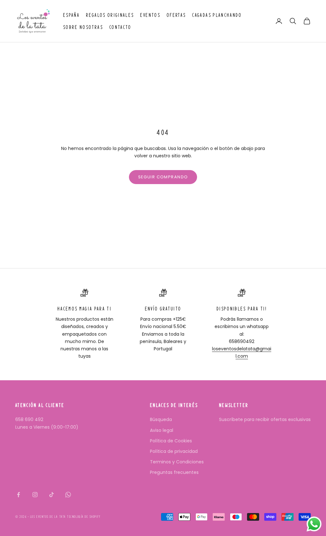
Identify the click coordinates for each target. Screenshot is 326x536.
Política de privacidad (174, 451)
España (71, 15)
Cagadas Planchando (217, 15)
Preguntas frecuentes (174, 472)
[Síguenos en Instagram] (35, 494)
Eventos (150, 15)
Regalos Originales (110, 15)
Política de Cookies (171, 441)
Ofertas (176, 15)
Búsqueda (161, 419)
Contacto (120, 27)
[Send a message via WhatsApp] (314, 524)
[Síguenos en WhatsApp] (68, 494)
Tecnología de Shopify (83, 517)
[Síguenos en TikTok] (51, 494)
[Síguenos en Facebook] (18, 494)
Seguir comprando (163, 177)
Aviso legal (161, 430)
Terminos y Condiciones (177, 462)
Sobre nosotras (83, 27)
